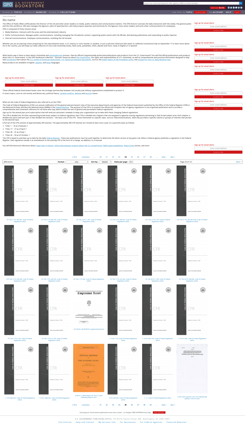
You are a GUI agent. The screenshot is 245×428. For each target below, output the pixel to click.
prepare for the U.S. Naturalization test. (154, 59)
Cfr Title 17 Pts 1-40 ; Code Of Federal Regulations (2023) (20, 339)
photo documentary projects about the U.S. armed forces (78, 145)
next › (164, 157)
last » (173, 157)
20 (100, 157)
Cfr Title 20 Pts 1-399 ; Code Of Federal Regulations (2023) (157, 280)
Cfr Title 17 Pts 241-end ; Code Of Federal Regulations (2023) (123, 280)
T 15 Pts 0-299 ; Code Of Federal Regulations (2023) (192, 339)
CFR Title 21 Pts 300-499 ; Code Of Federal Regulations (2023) (19, 280)
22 (113, 157)
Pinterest (239, 8)
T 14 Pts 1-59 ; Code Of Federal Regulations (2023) (123, 339)
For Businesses (128, 422)
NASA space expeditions (113, 145)
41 (100, 405)
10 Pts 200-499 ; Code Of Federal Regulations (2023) (123, 399)
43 (113, 405)
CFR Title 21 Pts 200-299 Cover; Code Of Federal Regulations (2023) (192, 220)
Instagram (234, 8)
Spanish (38, 62)
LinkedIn (241, 8)
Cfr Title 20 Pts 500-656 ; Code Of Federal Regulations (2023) (192, 280)
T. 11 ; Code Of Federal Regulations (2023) (157, 398)
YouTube (236, 8)
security (88, 93)
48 (144, 405)
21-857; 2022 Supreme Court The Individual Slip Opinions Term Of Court (192, 398)
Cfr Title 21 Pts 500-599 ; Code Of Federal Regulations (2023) (20, 220)
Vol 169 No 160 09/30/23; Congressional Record (89, 329)
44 (119, 405)
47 (138, 405)
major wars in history (45, 145)
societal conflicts (67, 93)
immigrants (11, 59)
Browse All (12, 12)
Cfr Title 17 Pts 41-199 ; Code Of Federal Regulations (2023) (54, 339)
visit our (217, 8)
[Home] (24, 6)
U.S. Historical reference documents (76, 59)
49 (151, 405)
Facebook (228, 8)
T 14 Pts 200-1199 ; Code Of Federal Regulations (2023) (157, 339)
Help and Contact (85, 422)
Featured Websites (177, 422)
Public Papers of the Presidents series (117, 59)
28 (151, 157)
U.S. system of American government (45, 59)
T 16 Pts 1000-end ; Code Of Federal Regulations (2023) (54, 399)
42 (107, 405)
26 (138, 157)
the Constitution (83, 57)
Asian (48, 62)
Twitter (231, 8)
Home (5, 16)
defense (78, 93)
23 (119, 157)
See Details (159, 412)
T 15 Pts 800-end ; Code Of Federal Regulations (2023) (20, 399)
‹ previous (85, 157)
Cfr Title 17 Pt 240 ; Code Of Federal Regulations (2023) (88, 280)
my (216, 12)
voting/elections (56, 55)
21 (107, 157)
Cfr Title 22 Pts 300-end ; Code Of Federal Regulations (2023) (123, 220)
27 (144, 157)
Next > (238, 162)
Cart (237, 12)
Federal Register (62, 107)
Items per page (121, 162)
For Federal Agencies (151, 422)
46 (132, 405)
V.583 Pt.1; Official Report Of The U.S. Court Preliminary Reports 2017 (88, 396)
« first (74, 157)
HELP (229, 12)
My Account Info (107, 422)
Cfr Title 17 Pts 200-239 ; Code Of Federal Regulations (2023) (54, 280)
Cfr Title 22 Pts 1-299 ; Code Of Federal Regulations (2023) (88, 220)
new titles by (188, 12)
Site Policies (65, 422)
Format (61, 162)
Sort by (94, 162)
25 (132, 157)
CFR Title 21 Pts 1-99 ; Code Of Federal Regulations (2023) (157, 220)
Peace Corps (129, 145)
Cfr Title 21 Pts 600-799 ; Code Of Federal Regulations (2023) (54, 220)
